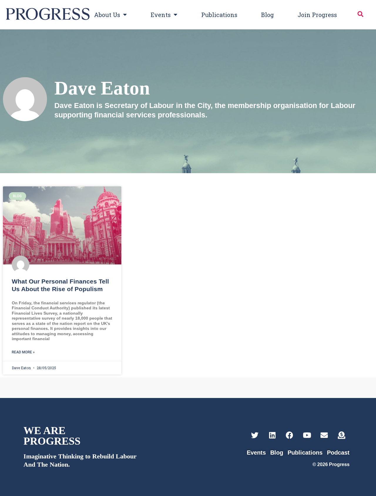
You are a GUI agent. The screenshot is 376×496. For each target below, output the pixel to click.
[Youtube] (307, 435)
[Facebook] (289, 435)
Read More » (23, 352)
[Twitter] (255, 435)
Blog (267, 14)
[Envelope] (324, 435)
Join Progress (317, 14)
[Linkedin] (272, 435)
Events (161, 14)
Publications (219, 14)
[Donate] (341, 435)
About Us (107, 14)
